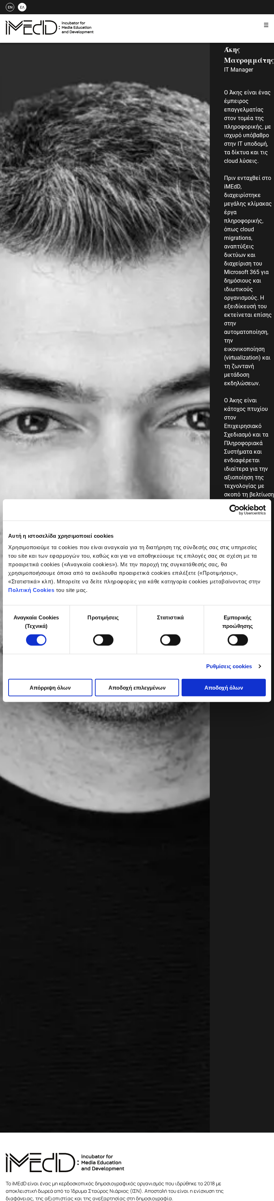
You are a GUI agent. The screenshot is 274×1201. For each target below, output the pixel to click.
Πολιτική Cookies (31, 590)
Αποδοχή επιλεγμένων (137, 687)
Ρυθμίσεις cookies (229, 666)
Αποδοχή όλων (223, 687)
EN (10, 7)
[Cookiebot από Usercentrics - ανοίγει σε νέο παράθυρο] (234, 510)
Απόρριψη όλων (50, 687)
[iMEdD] (49, 32)
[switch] (103, 640)
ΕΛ (22, 7)
